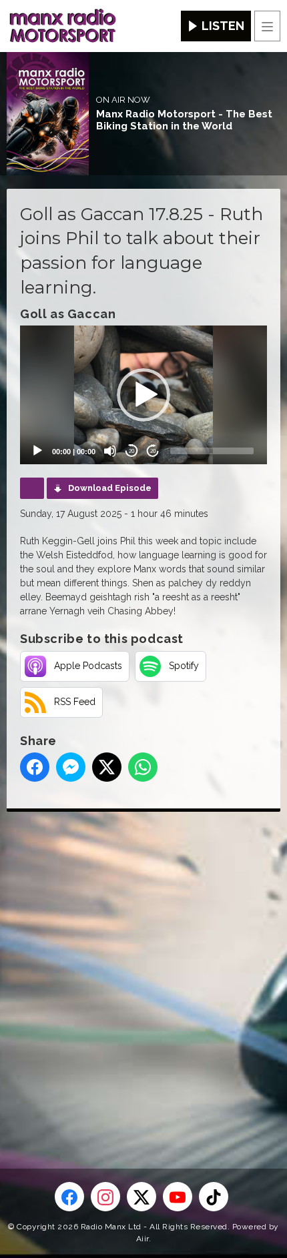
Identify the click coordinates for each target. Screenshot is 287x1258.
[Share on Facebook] (34, 767)
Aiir (142, 1238)
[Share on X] (106, 767)
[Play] (37, 451)
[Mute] (110, 451)
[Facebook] (69, 1196)
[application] (143, 395)
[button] (143, 395)
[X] (141, 1196)
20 (131, 451)
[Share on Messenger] (70, 767)
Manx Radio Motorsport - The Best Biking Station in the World (184, 120)
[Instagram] (105, 1196)
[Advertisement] (143, 968)
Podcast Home (32, 488)
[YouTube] (177, 1196)
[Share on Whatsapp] (143, 767)
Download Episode (110, 488)
